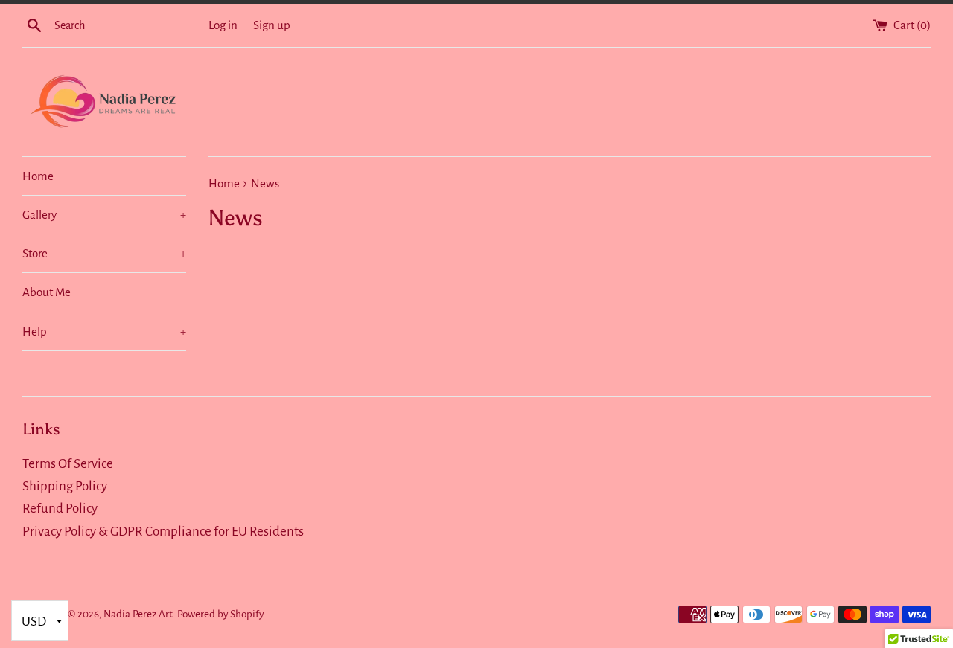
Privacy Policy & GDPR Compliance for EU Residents (163, 532)
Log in (223, 25)
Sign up (271, 25)
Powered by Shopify (220, 614)
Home (38, 176)
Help (104, 331)
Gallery (104, 214)
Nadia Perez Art (138, 614)
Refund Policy (60, 508)
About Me (46, 292)
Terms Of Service (67, 464)
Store (104, 253)
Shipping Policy (64, 486)
